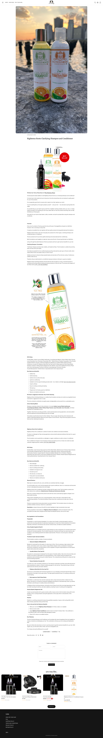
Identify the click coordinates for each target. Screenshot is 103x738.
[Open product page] (11, 684)
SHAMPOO (54, 631)
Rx (59, 631)
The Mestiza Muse (50, 193)
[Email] (42, 635)
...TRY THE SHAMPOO (43, 264)
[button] (3, 2)
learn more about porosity (70, 381)
